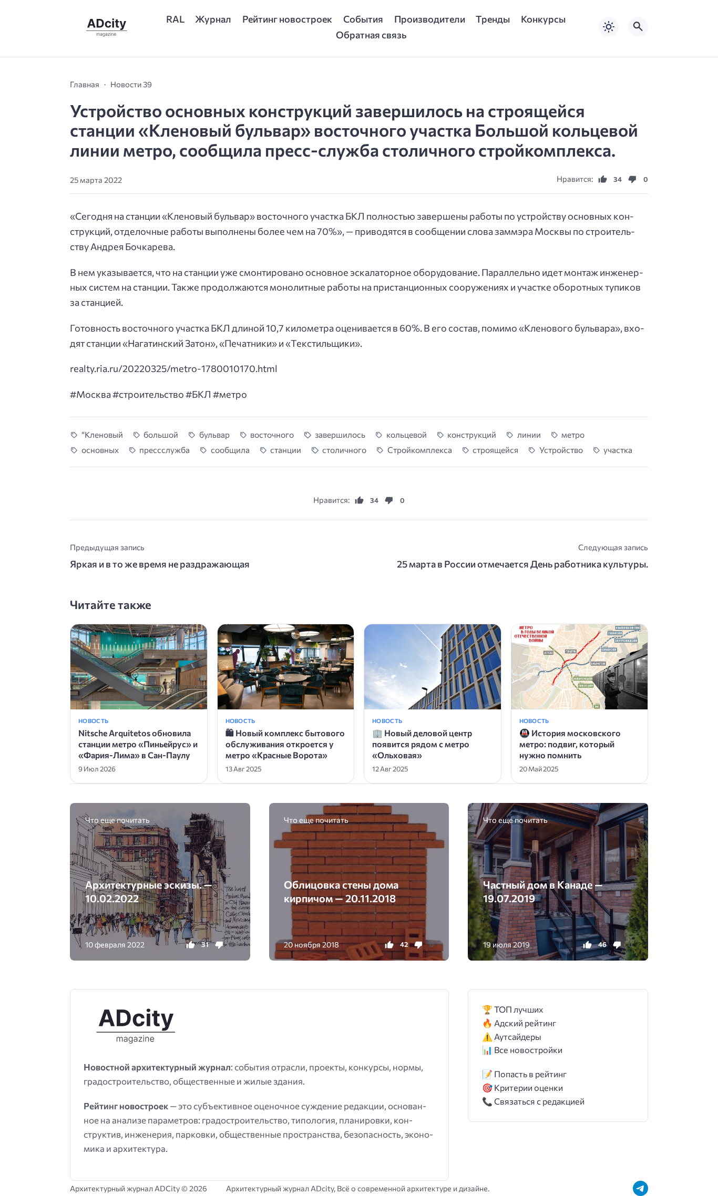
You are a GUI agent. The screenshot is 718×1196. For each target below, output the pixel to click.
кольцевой (406, 434)
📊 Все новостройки (522, 1050)
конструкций (471, 434)
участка (617, 450)
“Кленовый (102, 434)
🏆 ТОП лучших (512, 1009)
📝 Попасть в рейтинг (524, 1074)
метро (572, 434)
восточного (272, 434)
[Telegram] (640, 1188)
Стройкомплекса (419, 450)
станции (285, 450)
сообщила (230, 450)
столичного (344, 450)
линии (529, 434)
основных (100, 450)
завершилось (340, 434)
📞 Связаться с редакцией (533, 1101)
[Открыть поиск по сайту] (638, 27)
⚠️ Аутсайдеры (511, 1037)
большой (160, 434)
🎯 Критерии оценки (522, 1087)
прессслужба (164, 450)
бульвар (214, 434)
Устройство (561, 450)
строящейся (495, 450)
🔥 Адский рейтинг (519, 1023)
